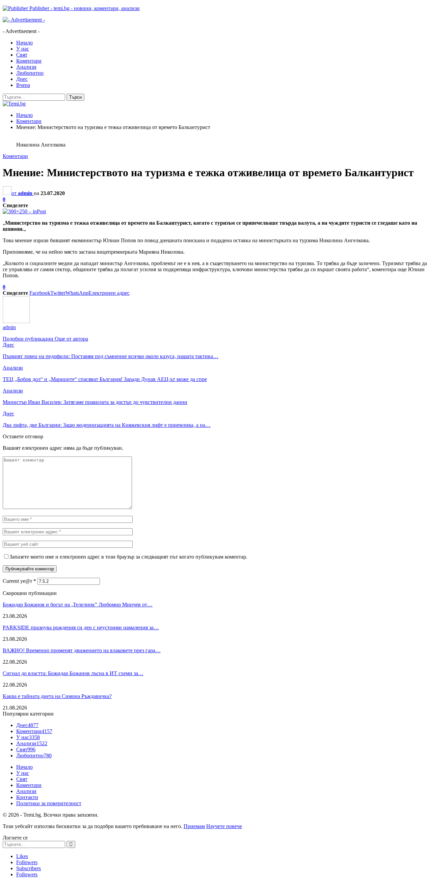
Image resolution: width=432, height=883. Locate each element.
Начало (24, 42)
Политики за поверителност (48, 803)
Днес (22, 79)
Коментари (29, 61)
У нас (22, 49)
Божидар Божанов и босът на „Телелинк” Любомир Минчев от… (78, 604)
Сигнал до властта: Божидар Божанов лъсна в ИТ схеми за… (73, 673)
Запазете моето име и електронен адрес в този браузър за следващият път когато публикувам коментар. (128, 557)
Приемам (194, 826)
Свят (21, 55)
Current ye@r (19, 581)
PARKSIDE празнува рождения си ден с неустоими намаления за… (81, 627)
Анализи (26, 67)
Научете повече (224, 826)
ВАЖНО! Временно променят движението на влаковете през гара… (82, 650)
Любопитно (30, 73)
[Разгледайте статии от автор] (16, 321)
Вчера (23, 85)
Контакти (27, 797)
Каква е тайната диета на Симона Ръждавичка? (57, 696)
